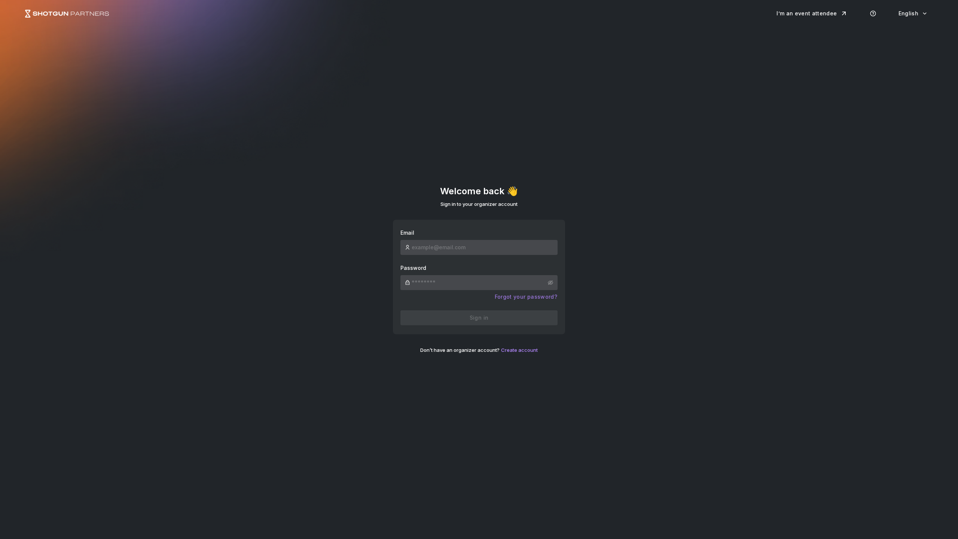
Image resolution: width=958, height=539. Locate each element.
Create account (519, 350)
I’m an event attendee (807, 13)
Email (407, 232)
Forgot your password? (526, 296)
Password (413, 268)
